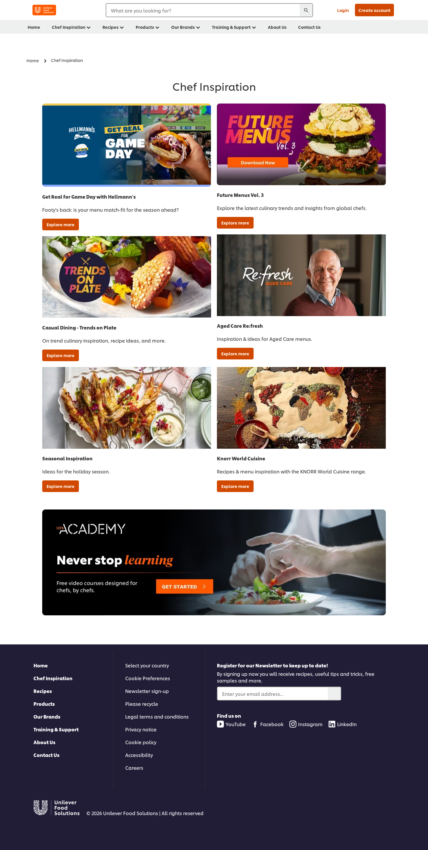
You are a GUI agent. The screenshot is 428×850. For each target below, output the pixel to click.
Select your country (147, 665)
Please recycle (141, 703)
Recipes (42, 690)
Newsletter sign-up (147, 690)
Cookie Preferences (147, 678)
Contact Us (46, 754)
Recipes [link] (110, 27)
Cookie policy (140, 742)
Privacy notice (141, 729)
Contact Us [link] (309, 27)
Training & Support (56, 729)
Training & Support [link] (231, 27)
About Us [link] (277, 27)
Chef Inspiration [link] (68, 27)
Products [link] (145, 27)
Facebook (272, 724)
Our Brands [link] (183, 27)
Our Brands (46, 716)
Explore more (61, 224)
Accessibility (139, 754)
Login (343, 10)
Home (40, 665)
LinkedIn (347, 724)
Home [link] (34, 27)
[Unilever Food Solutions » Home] (44, 10)
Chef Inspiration (52, 678)
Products (44, 703)
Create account (374, 10)
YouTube (236, 724)
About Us (44, 742)
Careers (134, 767)
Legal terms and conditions (157, 716)
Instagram (310, 724)
